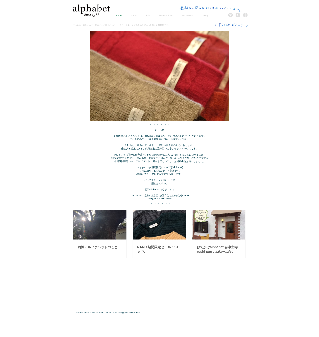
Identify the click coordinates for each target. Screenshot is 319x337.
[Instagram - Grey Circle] (238, 15)
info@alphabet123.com (159, 198)
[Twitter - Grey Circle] (230, 15)
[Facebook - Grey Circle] (245, 15)
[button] (159, 76)
